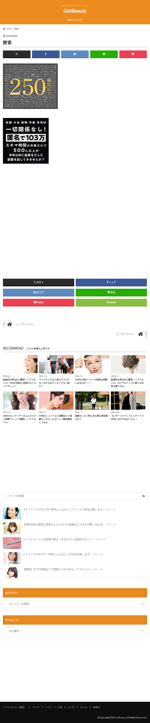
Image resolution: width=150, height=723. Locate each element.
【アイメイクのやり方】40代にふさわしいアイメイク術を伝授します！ (69, 509)
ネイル (83, 707)
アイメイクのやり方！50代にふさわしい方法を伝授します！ (63, 554)
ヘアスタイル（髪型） (15, 707)
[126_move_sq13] (26, 165)
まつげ (71, 707)
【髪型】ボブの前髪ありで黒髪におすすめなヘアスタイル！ (63, 569)
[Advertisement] (75, 217)
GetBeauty (75, 11)
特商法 (96, 707)
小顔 (59, 707)
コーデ (35, 707)
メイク (48, 707)
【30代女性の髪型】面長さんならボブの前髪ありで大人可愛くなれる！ (69, 524)
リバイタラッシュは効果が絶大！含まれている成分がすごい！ (64, 539)
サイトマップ (75, 19)
